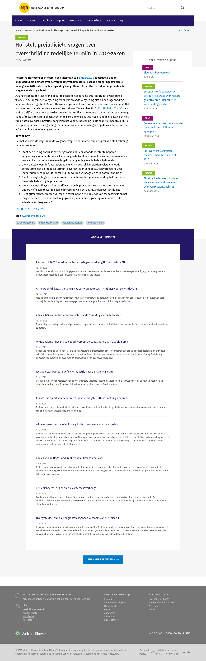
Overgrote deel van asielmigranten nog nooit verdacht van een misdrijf (77, 518)
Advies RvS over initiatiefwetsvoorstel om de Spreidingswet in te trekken (78, 315)
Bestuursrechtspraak (72, 223)
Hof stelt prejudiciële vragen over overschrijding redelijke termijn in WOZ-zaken (75, 30)
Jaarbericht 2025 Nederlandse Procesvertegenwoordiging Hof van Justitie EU (80, 262)
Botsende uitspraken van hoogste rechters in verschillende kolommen (163, 127)
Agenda (110, 20)
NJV (122, 20)
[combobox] (162, 8)
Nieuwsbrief (110, 606)
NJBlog (61, 20)
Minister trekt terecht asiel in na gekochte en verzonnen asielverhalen (77, 424)
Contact (108, 609)
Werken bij (154, 606)
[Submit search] (183, 8)
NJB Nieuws (28, 616)
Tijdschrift (46, 20)
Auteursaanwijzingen (114, 602)
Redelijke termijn (95, 223)
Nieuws (31, 20)
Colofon (108, 599)
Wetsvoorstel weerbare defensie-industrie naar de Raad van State (74, 371)
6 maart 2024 (86, 77)
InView (152, 609)
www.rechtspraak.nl (33, 215)
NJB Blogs (27, 620)
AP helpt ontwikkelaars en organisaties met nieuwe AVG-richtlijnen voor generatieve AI (86, 288)
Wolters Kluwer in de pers (161, 602)
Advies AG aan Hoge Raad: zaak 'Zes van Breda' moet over (69, 458)
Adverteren (109, 616)
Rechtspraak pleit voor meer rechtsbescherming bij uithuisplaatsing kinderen (81, 398)
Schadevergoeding (26, 223)
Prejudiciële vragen (48, 223)
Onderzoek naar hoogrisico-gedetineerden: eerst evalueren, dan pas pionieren (82, 341)
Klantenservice (111, 620)
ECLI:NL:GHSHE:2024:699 (29, 209)
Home (18, 20)
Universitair (94, 20)
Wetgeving (76, 20)
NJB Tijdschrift (30, 613)
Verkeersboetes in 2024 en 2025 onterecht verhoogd (66, 488)
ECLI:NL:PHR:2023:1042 (111, 108)
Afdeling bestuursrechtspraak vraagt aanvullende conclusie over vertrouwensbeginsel (161, 182)
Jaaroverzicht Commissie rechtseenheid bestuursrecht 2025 (161, 155)
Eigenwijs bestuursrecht (157, 72)
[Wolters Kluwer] (41, 8)
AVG (153, 652)
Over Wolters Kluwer (159, 599)
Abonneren (109, 613)
